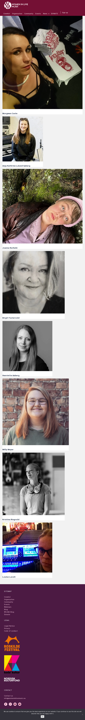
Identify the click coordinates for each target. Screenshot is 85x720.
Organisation (17, 13)
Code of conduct (11, 631)
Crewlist (7, 13)
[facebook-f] (5, 704)
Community (28, 13)
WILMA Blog (9, 612)
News (45, 13)
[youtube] (19, 704)
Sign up (65, 12)
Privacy (7, 628)
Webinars (7, 607)
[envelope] (15, 704)
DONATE (54, 13)
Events (38, 13)
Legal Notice (9, 626)
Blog (6, 609)
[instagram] (10, 704)
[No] (82, 714)
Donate (7, 614)
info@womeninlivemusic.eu (15, 698)
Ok (42, 716)
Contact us (8, 696)
